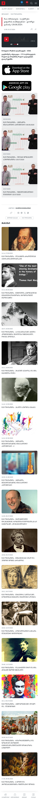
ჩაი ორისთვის (16, 14)
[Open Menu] (35, 3)
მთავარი (5, 14)
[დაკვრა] (6, 39)
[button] (8, 8)
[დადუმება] (11, 44)
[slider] (17, 44)
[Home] (3, 3)
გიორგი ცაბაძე (12, 218)
